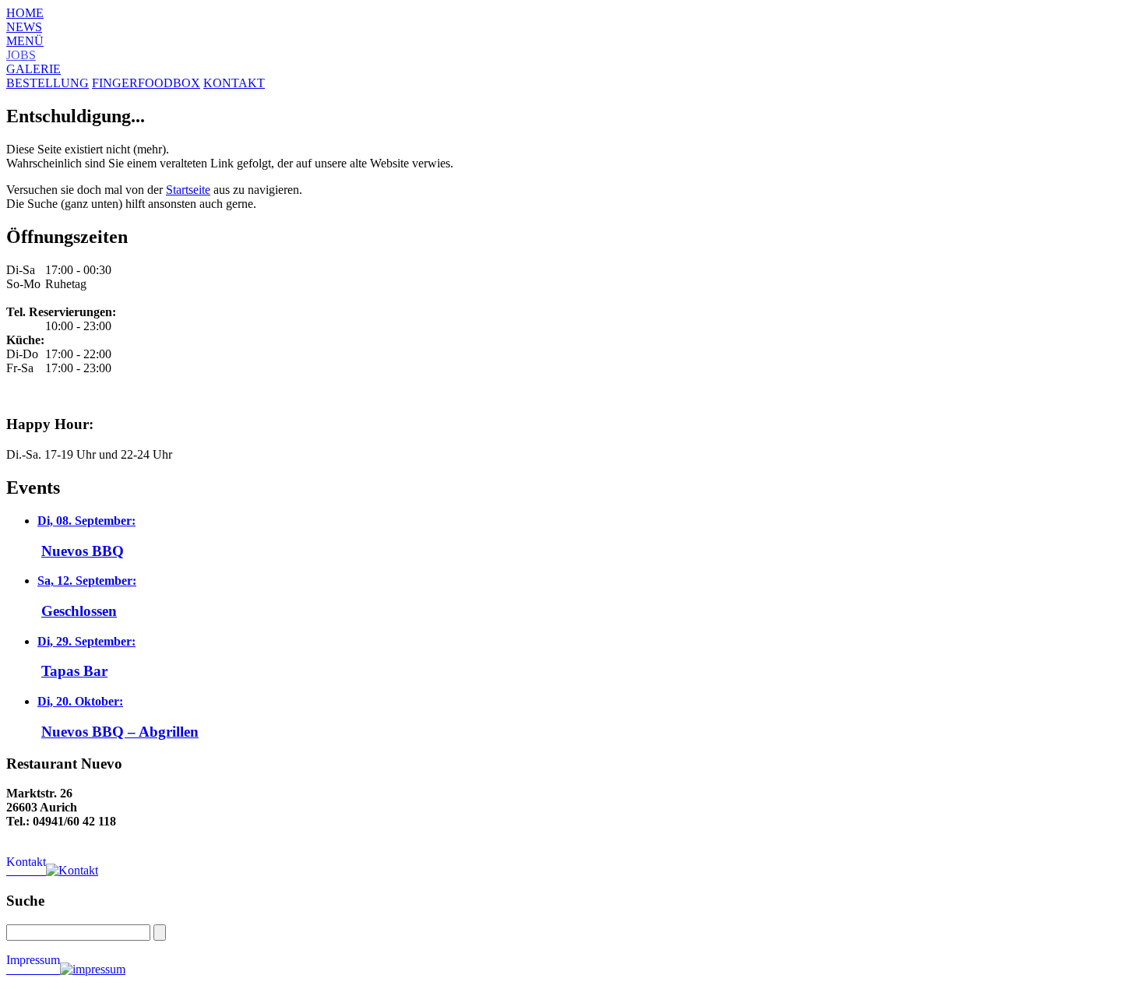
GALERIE (33, 69)
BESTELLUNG (47, 83)
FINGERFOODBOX (146, 83)
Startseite (188, 189)
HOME (25, 12)
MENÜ (25, 41)
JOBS (21, 55)
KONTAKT (234, 83)
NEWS (24, 26)
